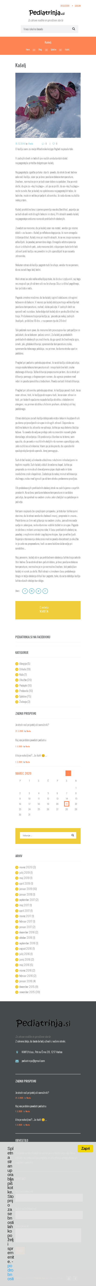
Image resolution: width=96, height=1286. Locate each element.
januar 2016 (25, 981)
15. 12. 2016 (20, 143)
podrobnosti (10, 1272)
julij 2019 (24, 872)
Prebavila (23, 691)
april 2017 (24, 910)
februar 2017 (25, 921)
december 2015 (27, 986)
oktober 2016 (25, 937)
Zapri (85, 1148)
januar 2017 (25, 927)
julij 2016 (24, 954)
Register (65, 5)
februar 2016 (26, 976)
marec (23, 773)
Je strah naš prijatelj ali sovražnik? (32, 725)
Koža (21, 674)
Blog (40, 49)
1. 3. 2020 (18, 746)
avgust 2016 (25, 948)
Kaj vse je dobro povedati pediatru (30, 740)
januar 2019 (25, 889)
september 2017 (27, 900)
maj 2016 (24, 965)
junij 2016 (25, 959)
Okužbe (23, 680)
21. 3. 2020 (19, 731)
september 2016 (27, 943)
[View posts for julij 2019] (68, 773)
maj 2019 (24, 878)
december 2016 (27, 932)
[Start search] (73, 28)
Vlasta (30, 143)
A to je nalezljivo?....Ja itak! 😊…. (31, 755)
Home (28, 49)
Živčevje (23, 702)
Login (78, 5)
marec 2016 (25, 970)
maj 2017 (24, 905)
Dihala (22, 669)
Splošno (53, 49)
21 (67, 804)
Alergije (23, 663)
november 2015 (27, 992)
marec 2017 (25, 916)
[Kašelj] (48, 105)
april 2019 (24, 883)
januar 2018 (25, 894)
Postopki (23, 685)
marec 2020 (25, 867)
